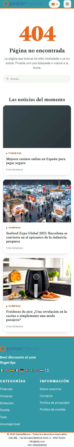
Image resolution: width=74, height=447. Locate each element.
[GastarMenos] (22, 4)
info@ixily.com (37, 441)
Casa (3, 417)
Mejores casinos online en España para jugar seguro (35, 161)
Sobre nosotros (50, 389)
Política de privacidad (54, 403)
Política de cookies (53, 409)
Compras (14, 227)
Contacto (46, 396)
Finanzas (15, 153)
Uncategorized (10, 424)
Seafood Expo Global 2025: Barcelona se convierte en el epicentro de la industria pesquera (36, 237)
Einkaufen (7, 403)
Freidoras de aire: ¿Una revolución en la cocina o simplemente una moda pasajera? (36, 316)
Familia (5, 410)
